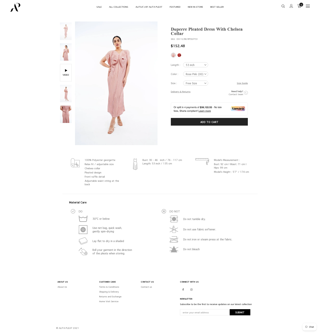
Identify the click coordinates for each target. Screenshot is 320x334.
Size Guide (242, 83)
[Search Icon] (283, 6)
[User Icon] (291, 6)
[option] (116, 83)
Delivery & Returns (180, 91)
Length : (175, 64)
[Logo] (29, 7)
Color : (174, 73)
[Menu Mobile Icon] (308, 6)
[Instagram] (191, 289)
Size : (174, 83)
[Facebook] (183, 289)
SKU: (173, 39)
